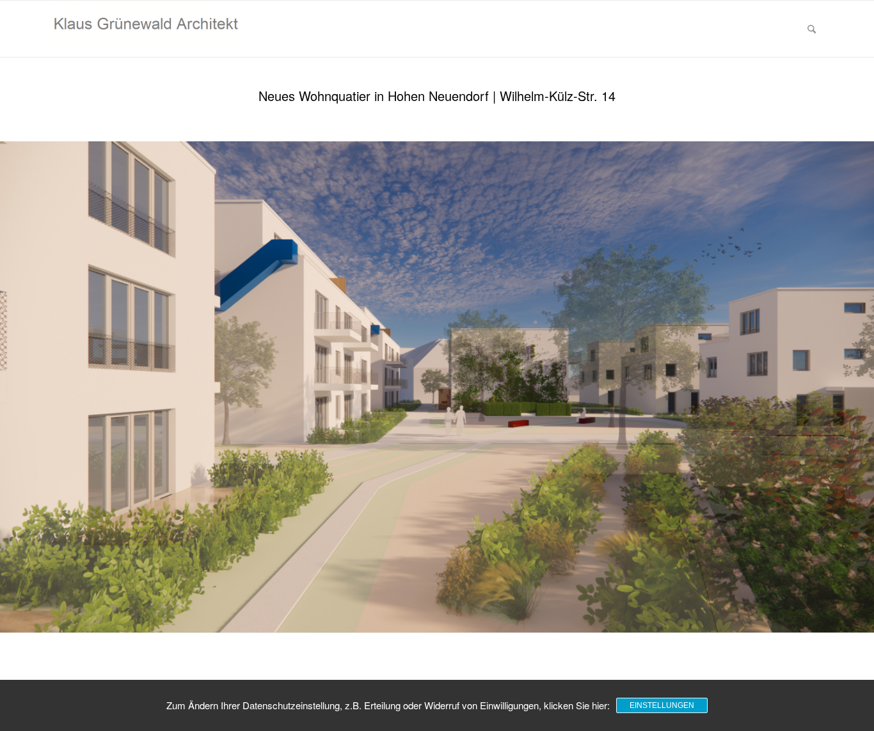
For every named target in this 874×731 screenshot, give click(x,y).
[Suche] (811, 29)
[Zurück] (11, 387)
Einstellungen (662, 705)
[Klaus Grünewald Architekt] (146, 29)
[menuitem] (811, 29)
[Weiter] (863, 387)
